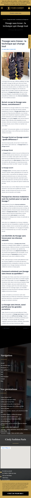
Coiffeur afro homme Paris (7, 402)
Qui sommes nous (5, 365)
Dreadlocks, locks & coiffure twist (9, 416)
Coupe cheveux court (6, 397)
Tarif (2, 372)
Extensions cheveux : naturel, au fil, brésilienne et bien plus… (14, 411)
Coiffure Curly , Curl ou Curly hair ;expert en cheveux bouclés (14, 424)
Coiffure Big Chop (5, 421)
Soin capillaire (4, 370)
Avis (2, 374)
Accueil (4, 19)
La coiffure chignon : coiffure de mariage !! (11, 414)
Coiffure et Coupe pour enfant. (8, 399)
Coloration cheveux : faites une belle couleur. (12, 433)
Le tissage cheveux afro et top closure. (10, 404)
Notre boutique (4, 376)
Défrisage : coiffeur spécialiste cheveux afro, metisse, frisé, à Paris (14, 430)
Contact (3, 379)
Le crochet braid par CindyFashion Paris (11, 419)
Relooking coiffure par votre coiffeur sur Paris (12, 406)
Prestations (4, 367)
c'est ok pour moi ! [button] (15, 493)
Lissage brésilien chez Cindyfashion (10, 427)
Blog (2, 381)
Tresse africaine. (5, 408)
